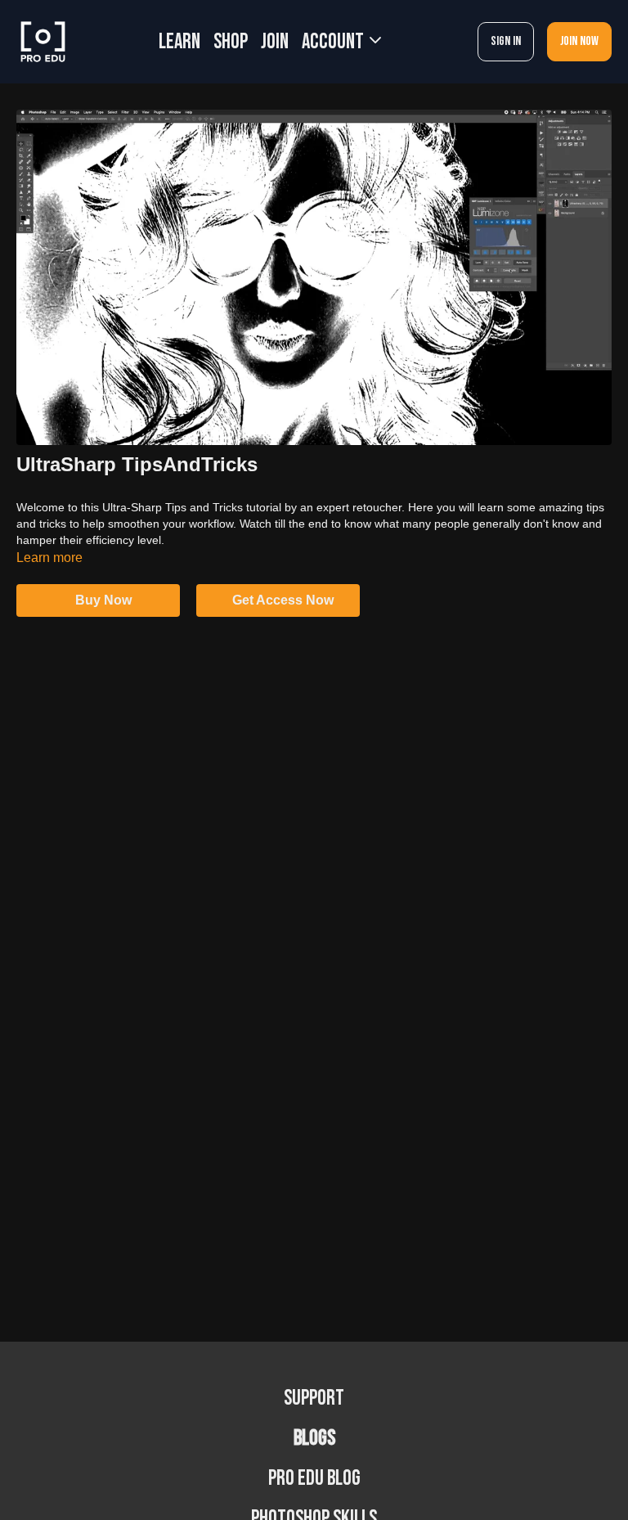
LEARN (179, 42)
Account (334, 42)
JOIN (275, 42)
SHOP (230, 42)
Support (314, 1398)
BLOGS (314, 1438)
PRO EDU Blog (314, 1478)
